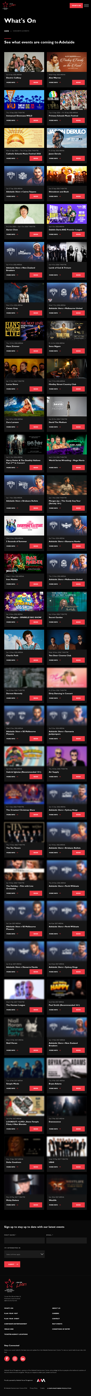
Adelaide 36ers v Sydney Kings (63, 809)
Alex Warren (55, 77)
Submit (11, 1264)
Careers (55, 1313)
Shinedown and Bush (59, 191)
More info (10, 82)
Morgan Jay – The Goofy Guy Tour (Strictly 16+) (65, 502)
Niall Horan (11, 1043)
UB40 (51, 1162)
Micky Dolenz (12, 1200)
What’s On (8, 1308)
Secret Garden (56, 617)
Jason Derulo (55, 153)
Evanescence (55, 1121)
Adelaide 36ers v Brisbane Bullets (22, 500)
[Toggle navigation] (86, 5)
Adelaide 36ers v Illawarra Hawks (64, 541)
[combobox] (24, 1254)
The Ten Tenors (13, 847)
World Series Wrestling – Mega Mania (66, 460)
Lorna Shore (12, 384)
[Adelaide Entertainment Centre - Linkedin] (23, 1358)
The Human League (15, 1005)
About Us (56, 1308)
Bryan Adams (55, 1083)
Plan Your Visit (11, 1313)
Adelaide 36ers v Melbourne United (65, 308)
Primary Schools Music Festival (63, 115)
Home (6, 31)
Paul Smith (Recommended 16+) (64, 1005)
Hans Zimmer (12, 346)
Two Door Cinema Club (60, 655)
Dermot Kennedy (14, 693)
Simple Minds (12, 1083)
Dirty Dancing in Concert (61, 693)
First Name (10, 1235)
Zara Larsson (12, 422)
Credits (42, 1388)
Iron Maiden (12, 579)
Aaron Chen (12, 229)
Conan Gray (12, 308)
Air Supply (54, 771)
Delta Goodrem (13, 1162)
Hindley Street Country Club (62, 384)
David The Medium (58, 422)
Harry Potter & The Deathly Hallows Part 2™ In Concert (23, 461)
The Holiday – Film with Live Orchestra (19, 887)
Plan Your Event (11, 1319)
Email (49, 1235)
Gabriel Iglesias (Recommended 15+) (23, 771)
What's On (76, 6)
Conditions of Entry (61, 1329)
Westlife (52, 1200)
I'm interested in (12, 1248)
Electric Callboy (13, 77)
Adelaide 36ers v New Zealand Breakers (20, 269)
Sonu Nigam (55, 346)
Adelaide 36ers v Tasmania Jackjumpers (61, 732)
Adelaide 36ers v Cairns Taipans (21, 191)
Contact (56, 1319)
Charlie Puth (12, 655)
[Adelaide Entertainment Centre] (9, 5)
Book (36, 82)
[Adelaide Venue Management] (40, 1380)
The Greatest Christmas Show (20, 809)
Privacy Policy (34, 1388)
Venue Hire (8, 1329)
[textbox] (16, 1254)
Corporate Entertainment (15, 1324)
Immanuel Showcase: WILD (19, 115)
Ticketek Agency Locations (16, 1334)
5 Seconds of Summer (16, 541)
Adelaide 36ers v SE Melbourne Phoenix (21, 732)
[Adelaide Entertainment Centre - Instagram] (15, 1358)
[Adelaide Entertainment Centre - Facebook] (7, 1358)
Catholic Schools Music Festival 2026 (23, 153)
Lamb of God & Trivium (60, 267)
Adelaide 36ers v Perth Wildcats (64, 885)
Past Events (57, 1324)
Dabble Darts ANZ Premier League (65, 229)
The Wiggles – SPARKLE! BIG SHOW (23, 617)
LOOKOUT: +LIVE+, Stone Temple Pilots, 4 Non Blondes (22, 1123)
